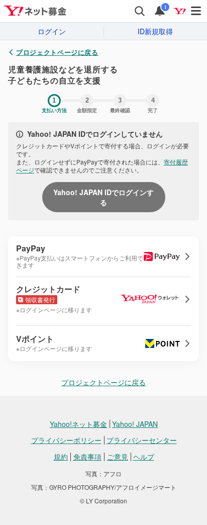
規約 (61, 457)
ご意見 (117, 457)
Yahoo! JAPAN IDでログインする (103, 197)
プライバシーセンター (142, 440)
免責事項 (87, 457)
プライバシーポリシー (66, 440)
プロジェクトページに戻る (57, 52)
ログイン (52, 31)
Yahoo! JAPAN (135, 424)
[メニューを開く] (196, 11)
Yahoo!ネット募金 (78, 424)
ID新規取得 (155, 31)
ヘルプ (143, 457)
